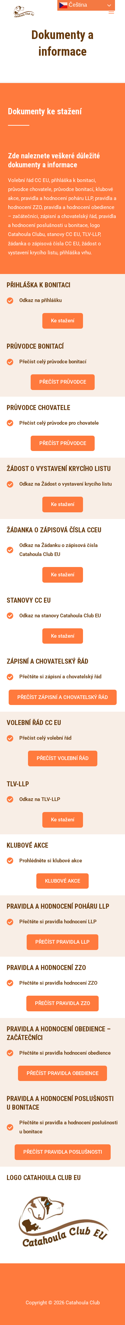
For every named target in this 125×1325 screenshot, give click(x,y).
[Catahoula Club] (24, 12)
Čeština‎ (77, 5)
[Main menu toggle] (111, 12)
